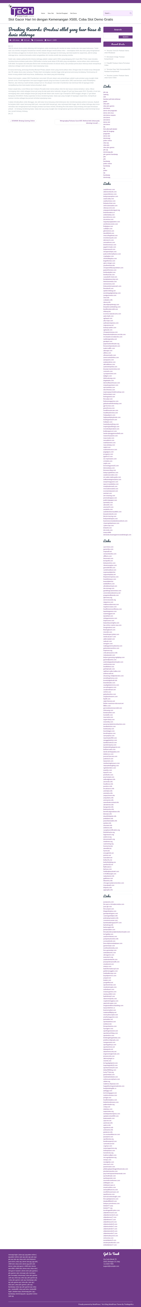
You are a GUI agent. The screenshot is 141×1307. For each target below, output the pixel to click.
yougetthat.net (108, 982)
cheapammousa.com (110, 332)
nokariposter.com (109, 655)
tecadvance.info (108, 788)
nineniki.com (107, 632)
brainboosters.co (109, 212)
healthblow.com (108, 666)
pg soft (34, 1261)
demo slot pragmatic (110, 110)
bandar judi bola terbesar (111, 99)
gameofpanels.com (109, 660)
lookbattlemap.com (109, 973)
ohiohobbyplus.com (110, 258)
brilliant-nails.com (109, 749)
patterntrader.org (109, 1104)
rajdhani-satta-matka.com (112, 671)
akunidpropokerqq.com (111, 304)
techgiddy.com (108, 934)
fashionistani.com (109, 394)
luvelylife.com (108, 715)
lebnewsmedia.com (110, 281)
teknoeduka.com (109, 468)
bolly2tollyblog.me (109, 862)
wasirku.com (107, 770)
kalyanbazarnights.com (111, 623)
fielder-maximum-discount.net (113, 703)
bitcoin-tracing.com (109, 516)
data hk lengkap (108, 131)
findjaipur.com (108, 226)
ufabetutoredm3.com (110, 1231)
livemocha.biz (108, 846)
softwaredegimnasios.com (112, 479)
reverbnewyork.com (110, 238)
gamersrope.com (109, 945)
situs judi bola (24, 1289)
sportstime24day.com (110, 1033)
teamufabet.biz (108, 581)
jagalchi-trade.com (109, 247)
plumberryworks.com (110, 1171)
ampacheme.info (109, 795)
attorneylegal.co (108, 1058)
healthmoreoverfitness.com (112, 609)
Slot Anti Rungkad (61, 13)
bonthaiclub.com (109, 274)
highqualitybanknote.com (111, 417)
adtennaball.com (109, 639)
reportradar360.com (110, 738)
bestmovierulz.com (109, 245)
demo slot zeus (108, 113)
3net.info (106, 297)
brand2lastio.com (109, 683)
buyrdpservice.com (109, 975)
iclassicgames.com (109, 992)
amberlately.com (109, 215)
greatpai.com (107, 341)
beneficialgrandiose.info (111, 811)
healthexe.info (108, 784)
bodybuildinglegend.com (111, 747)
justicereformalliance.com (112, 254)
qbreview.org (107, 597)
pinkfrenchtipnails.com (111, 1040)
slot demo (106, 108)
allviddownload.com (110, 586)
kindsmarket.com (109, 712)
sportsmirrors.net (109, 1047)
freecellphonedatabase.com (112, 943)
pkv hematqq (12, 1275)
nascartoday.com (109, 445)
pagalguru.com (108, 452)
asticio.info (107, 1125)
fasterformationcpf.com (111, 969)
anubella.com (108, 509)
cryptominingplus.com (110, 1001)
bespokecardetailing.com (111, 307)
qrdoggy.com (107, 1091)
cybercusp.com (108, 525)
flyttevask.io (107, 867)
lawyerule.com (108, 761)
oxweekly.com (108, 722)
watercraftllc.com (109, 348)
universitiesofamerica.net (111, 593)
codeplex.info (108, 300)
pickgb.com (107, 1097)
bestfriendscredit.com (110, 309)
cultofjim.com (107, 228)
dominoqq (106, 138)
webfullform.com (109, 584)
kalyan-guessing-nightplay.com (114, 657)
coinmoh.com (108, 371)
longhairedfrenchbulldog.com (113, 1005)
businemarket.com (109, 1010)
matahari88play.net (109, 1012)
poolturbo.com (108, 775)
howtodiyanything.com (111, 424)
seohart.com (107, 493)
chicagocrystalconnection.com (113, 883)
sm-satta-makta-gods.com (112, 477)
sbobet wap (17, 1291)
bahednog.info (108, 925)
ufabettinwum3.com (110, 1222)
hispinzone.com (108, 620)
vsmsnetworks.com (109, 554)
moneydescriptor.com (110, 1015)
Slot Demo (73, 13)
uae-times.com (108, 547)
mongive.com (108, 643)
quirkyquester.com (109, 1178)
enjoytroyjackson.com (110, 385)
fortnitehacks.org (109, 832)
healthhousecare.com (110, 410)
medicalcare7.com (109, 636)
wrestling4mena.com (110, 678)
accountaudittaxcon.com (111, 1134)
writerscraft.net (108, 673)
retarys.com (107, 966)
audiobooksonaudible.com (112, 512)
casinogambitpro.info (110, 916)
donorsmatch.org (109, 839)
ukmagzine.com (108, 955)
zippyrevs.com (108, 602)
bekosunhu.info (108, 809)
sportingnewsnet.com (110, 1031)
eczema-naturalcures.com (112, 314)
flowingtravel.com (109, 630)
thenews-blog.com (109, 470)
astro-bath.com (108, 316)
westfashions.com (109, 726)
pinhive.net (107, 855)
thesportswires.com (110, 1026)
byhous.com (107, 869)
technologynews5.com (111, 465)
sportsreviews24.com (110, 1067)
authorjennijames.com (110, 323)
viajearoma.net (108, 325)
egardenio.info (108, 1127)
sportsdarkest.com (109, 1021)
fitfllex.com (107, 706)
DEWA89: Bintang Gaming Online (23, 121)
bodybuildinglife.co (109, 1088)
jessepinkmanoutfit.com (111, 962)
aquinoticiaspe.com (110, 1003)
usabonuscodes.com (110, 475)
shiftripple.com (108, 1183)
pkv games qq (32, 1278)
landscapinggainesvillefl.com (113, 433)
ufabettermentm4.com (110, 1215)
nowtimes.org (108, 841)
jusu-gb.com (107, 906)
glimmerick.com (108, 231)
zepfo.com (106, 463)
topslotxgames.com (110, 611)
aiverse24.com (108, 507)
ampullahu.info (108, 798)
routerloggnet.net (109, 613)
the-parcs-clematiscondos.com (113, 904)
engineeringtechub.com (111, 1054)
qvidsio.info (107, 823)
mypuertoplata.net (109, 574)
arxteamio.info (108, 1130)
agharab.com (107, 330)
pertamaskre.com (109, 929)
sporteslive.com (108, 1035)
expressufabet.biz (109, 572)
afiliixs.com (107, 353)
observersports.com (110, 998)
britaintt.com (107, 528)
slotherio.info (107, 828)
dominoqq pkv (108, 152)
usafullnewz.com (109, 189)
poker (105, 170)
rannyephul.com (108, 735)
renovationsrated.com (110, 489)
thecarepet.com (108, 909)
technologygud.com (110, 1093)
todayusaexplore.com (110, 196)
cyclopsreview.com (109, 373)
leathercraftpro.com (109, 1155)
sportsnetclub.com (109, 985)
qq (104, 127)
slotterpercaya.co (109, 1185)
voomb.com (107, 1061)
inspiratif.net (107, 551)
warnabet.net (107, 857)
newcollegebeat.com (110, 235)
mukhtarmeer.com (109, 442)
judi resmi (11, 1261)
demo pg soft (27, 1264)
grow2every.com (109, 408)
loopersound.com (109, 249)
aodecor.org (107, 837)
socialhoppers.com (109, 687)
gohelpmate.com (109, 669)
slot (104, 97)
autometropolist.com (110, 367)
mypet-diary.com (109, 719)
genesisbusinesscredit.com (112, 708)
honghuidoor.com (109, 627)
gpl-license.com (108, 406)
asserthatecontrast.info (111, 802)
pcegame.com (108, 454)
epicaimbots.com (109, 387)
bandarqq (106, 161)
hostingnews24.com (110, 419)
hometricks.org (108, 1153)
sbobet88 (15, 1289)
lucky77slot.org (108, 1072)
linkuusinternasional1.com (112, 286)
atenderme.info (108, 805)
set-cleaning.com (109, 495)
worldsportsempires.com (111, 1114)
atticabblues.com (109, 364)
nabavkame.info (108, 876)
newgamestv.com (109, 1042)
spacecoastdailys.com (110, 484)
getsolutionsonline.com (111, 648)
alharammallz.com (109, 355)
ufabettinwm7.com (109, 1219)
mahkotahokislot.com (110, 1077)
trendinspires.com (109, 733)
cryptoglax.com (108, 256)
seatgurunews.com (109, 295)
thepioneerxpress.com (110, 577)
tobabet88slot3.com (110, 1201)
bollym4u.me (107, 860)
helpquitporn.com (109, 415)
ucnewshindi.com (109, 941)
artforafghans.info (109, 779)
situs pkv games (108, 106)
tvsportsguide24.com (110, 1065)
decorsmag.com (108, 588)
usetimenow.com (109, 664)
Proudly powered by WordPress (89, 1304)
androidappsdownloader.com (113, 662)
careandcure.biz (108, 1143)
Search (118, 30)
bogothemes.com (109, 261)
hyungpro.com (108, 1028)
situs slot (23, 1259)
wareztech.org (108, 957)
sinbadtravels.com (109, 952)
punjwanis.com (108, 902)
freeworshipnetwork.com (111, 346)
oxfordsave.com (108, 989)
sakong (105, 94)
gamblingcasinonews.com (112, 590)
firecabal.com (108, 399)
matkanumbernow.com (111, 604)
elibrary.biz (107, 311)
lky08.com (106, 699)
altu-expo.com (108, 320)
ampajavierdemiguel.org (111, 210)
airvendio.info (108, 781)
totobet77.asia (108, 1206)
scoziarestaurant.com (110, 491)
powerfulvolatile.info (110, 821)
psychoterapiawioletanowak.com (114, 1173)
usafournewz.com (109, 201)
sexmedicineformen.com (111, 1180)
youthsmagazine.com (110, 1017)
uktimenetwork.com (110, 192)
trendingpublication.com (111, 1210)
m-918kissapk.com (109, 874)
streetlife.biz (107, 848)
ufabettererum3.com (110, 1212)
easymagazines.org (110, 1148)
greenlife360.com (109, 567)
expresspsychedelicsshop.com (113, 392)
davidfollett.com (108, 233)
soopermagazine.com (110, 482)
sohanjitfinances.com (110, 1189)
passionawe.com (109, 1166)
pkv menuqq (21, 1273)
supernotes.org (108, 1111)
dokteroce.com (108, 754)
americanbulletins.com (111, 357)
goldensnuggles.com (110, 971)
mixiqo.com (107, 1160)
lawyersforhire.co (109, 1008)
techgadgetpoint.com (110, 1063)
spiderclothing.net (109, 291)
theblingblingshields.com (111, 1038)
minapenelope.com (109, 251)
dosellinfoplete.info (109, 816)
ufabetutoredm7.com (110, 1233)
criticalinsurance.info (110, 653)
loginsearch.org (108, 834)
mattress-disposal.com (111, 1084)
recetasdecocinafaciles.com (112, 337)
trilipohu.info (107, 887)
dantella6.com (108, 616)
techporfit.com (108, 561)
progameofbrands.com (111, 595)
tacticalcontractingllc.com (111, 1196)
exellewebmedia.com (110, 948)
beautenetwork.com (110, 514)
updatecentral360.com (111, 1116)
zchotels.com (107, 461)
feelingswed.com (109, 396)
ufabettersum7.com (109, 1217)
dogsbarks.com (108, 380)
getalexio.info (108, 1132)
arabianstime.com (109, 362)
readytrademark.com (110, 486)
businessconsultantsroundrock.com (115, 521)
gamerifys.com (108, 549)
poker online (107, 140)
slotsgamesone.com (110, 618)
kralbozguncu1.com (110, 431)
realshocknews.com (110, 1095)
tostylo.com (107, 980)
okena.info (106, 302)
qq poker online (30, 1254)
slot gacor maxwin (14, 1271)
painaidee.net (108, 1019)
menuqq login (13, 1254)
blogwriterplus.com (109, 911)
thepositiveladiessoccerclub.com (114, 334)
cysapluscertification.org (111, 830)
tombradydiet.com (109, 272)
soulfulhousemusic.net (111, 1192)
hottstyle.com (107, 422)
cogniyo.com (107, 1146)
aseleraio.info (108, 1123)
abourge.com (107, 350)
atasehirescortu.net (109, 1051)
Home (43, 13)
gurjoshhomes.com (109, 270)
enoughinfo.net (108, 853)
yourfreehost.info (109, 265)
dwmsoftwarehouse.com (111, 383)
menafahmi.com (108, 440)
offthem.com (107, 556)
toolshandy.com (108, 729)
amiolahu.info (108, 793)
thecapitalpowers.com (110, 1199)
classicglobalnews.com (111, 523)
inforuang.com (108, 710)
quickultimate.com (109, 1176)
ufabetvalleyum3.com (110, 1236)
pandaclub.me (108, 864)
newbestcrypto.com (110, 987)
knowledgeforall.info (110, 680)
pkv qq (105, 92)
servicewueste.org (109, 600)
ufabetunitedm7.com (110, 1226)
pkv (104, 156)
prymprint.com (108, 1137)
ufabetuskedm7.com (110, 1229)
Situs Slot (51, 13)
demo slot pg (27, 1261)
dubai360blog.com (109, 1070)
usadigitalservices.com (111, 685)
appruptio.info (108, 890)
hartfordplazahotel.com (111, 871)
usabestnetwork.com (110, 959)
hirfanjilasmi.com (109, 1150)
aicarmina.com (108, 219)
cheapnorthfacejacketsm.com (113, 268)
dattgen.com (107, 376)
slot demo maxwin (109, 115)
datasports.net (108, 1049)
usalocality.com (108, 198)
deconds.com (108, 530)
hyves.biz (106, 851)
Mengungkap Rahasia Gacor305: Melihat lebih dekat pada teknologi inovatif (80, 122)
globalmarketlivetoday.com (112, 403)
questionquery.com (109, 745)
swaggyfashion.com (110, 740)
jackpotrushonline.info (110, 939)
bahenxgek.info (108, 927)
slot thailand (31, 1259)
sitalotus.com (107, 1109)
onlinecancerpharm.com (111, 1079)
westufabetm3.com (109, 1240)
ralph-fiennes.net (109, 701)
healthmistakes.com (110, 1100)
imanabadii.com (108, 885)
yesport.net (107, 978)
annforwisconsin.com (110, 224)
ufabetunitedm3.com (110, 1224)
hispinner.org (107, 650)
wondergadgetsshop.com (112, 293)
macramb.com (108, 717)
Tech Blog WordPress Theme (112, 1304)
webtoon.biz (107, 1024)
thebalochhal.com (109, 203)
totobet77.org (107, 1208)
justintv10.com (108, 758)
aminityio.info (107, 791)
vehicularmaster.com (110, 205)
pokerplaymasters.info (110, 918)
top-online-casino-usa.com (112, 625)
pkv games (33, 1271)
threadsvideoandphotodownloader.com (116, 932)
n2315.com (107, 692)
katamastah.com (109, 1118)
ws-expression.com (110, 459)
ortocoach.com (108, 1164)
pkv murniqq (30, 1273)
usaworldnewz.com (110, 194)
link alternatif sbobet (110, 129)
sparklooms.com (109, 1194)
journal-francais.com (110, 756)
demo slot (106, 122)
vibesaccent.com (109, 208)
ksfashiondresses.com (111, 1102)
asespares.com (108, 360)
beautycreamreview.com (111, 369)
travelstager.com (109, 731)
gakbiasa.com (108, 878)
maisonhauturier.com (110, 436)
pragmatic (106, 133)
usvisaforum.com (109, 242)
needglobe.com (108, 1162)
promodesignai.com (110, 498)
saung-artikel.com (109, 994)
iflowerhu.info (108, 880)
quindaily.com (108, 502)
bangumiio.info (108, 807)
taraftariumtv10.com (110, 742)
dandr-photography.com (111, 752)
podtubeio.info (108, 818)
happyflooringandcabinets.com (113, 1086)
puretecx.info (107, 786)
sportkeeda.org (108, 1139)
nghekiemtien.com (109, 768)
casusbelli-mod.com (110, 277)
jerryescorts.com (109, 1056)
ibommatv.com (108, 558)
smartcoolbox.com (109, 1187)
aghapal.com (107, 318)
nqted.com (106, 447)
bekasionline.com (109, 563)
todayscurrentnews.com (111, 1203)
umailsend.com (108, 964)
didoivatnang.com (109, 378)
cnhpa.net (106, 1107)
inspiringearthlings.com (111, 426)
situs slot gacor (18, 1266)
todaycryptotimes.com (110, 472)
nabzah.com (107, 641)
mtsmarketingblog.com (111, 765)
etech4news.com (109, 390)
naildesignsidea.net (110, 339)
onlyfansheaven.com (110, 696)
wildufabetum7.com (110, 1245)
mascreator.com (108, 438)
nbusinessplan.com (110, 565)
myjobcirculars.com (110, 607)
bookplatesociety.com (110, 279)
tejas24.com (107, 772)
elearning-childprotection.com (113, 676)
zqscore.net (107, 1120)
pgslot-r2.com (108, 456)
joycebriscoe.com (109, 217)
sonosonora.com (109, 284)
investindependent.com (111, 429)
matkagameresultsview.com (112, 646)
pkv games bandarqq (110, 154)
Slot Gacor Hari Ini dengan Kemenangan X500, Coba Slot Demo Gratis (60, 19)
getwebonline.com (109, 694)
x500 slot (11, 1264)
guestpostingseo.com (110, 913)
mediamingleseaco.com (111, 763)
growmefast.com (109, 1074)
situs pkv (106, 104)
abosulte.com (108, 505)
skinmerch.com (108, 240)
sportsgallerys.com (109, 1044)
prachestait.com (108, 777)
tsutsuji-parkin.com (109, 327)
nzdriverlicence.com (110, 449)
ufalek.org (106, 1081)
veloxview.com (108, 1238)
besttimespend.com (110, 1141)
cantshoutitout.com (109, 570)
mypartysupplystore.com (111, 222)
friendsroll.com (108, 288)
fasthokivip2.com (109, 996)
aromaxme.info (108, 800)
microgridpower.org (109, 1157)
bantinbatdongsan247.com (112, 922)
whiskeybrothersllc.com (111, 1242)
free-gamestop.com (109, 950)
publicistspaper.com (110, 500)
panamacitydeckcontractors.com (114, 724)
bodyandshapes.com (110, 518)
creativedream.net (109, 689)
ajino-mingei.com (109, 263)
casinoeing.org (108, 844)
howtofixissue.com (109, 579)
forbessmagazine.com (110, 401)
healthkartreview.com (110, 413)
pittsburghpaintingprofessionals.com (115, 1169)
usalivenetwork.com (110, 936)
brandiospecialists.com (111, 634)
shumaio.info (107, 825)
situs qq (106, 143)
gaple (105, 101)
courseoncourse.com (110, 920)
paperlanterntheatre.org (111, 343)
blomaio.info (107, 814)
